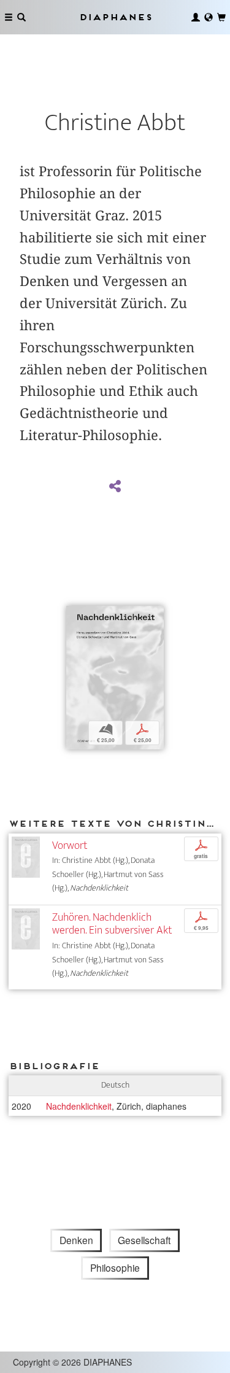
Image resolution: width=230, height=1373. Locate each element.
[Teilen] (114, 486)
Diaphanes (115, 17)
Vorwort (69, 845)
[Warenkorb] (221, 17)
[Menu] (8, 17)
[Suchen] (21, 17)
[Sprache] (208, 17)
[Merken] (75, 616)
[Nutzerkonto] (195, 17)
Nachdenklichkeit (79, 1106)
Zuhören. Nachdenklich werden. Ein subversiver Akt (112, 924)
